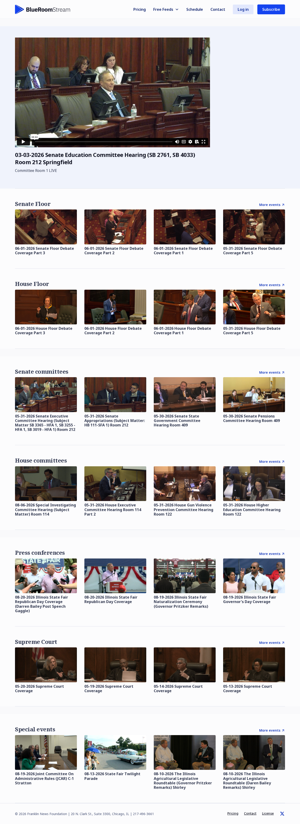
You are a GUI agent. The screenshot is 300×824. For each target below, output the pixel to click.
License (268, 813)
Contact (217, 9)
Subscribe (271, 9)
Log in (243, 9)
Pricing (139, 9)
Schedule (194, 9)
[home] (42, 9)
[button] (166, 9)
